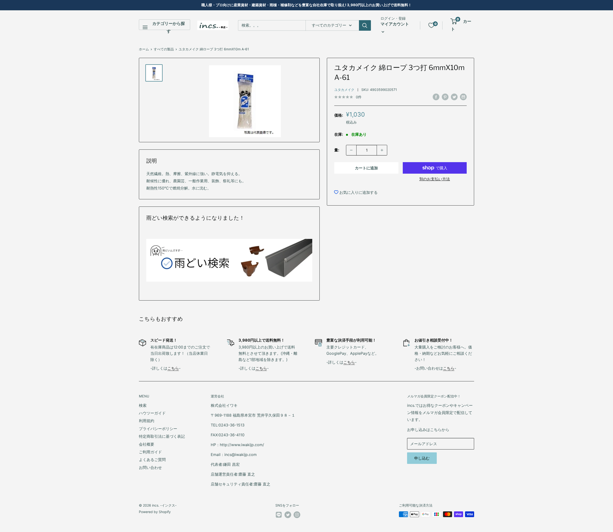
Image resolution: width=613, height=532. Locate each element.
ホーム (144, 49)
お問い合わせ (150, 467)
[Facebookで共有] (436, 96)
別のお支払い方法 (434, 179)
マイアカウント (394, 24)
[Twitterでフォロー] (287, 514)
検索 (143, 405)
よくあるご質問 (152, 459)
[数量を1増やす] (382, 150)
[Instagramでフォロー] (297, 514)
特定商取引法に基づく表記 (162, 436)
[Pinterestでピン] (445, 96)
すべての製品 (164, 49)
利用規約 (146, 420)
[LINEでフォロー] (278, 515)
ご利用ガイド (150, 451)
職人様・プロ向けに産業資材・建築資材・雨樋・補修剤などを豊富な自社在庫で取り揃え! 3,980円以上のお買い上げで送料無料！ (306, 5)
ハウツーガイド (152, 413)
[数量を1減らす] (351, 150)
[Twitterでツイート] (454, 96)
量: (336, 150)
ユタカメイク (344, 90)
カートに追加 (366, 168)
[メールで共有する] (463, 96)
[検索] (365, 25)
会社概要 (146, 444)
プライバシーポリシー (158, 428)
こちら (173, 368)
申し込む (422, 458)
